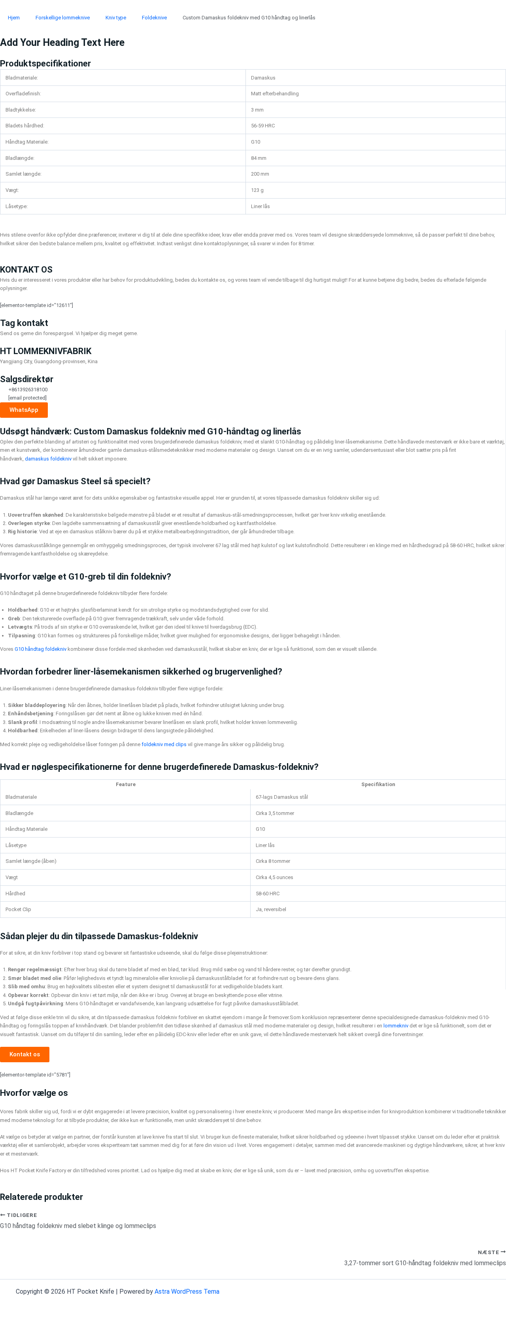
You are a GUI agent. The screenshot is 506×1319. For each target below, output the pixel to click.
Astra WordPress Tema (187, 1291)
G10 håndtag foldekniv (40, 649)
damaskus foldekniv (48, 459)
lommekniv (395, 1026)
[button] (24, 1054)
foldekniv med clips (164, 744)
